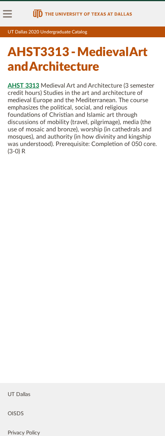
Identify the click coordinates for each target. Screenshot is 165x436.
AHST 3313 (23, 86)
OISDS (16, 413)
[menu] (7, 14)
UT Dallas (19, 394)
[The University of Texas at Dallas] (82, 14)
